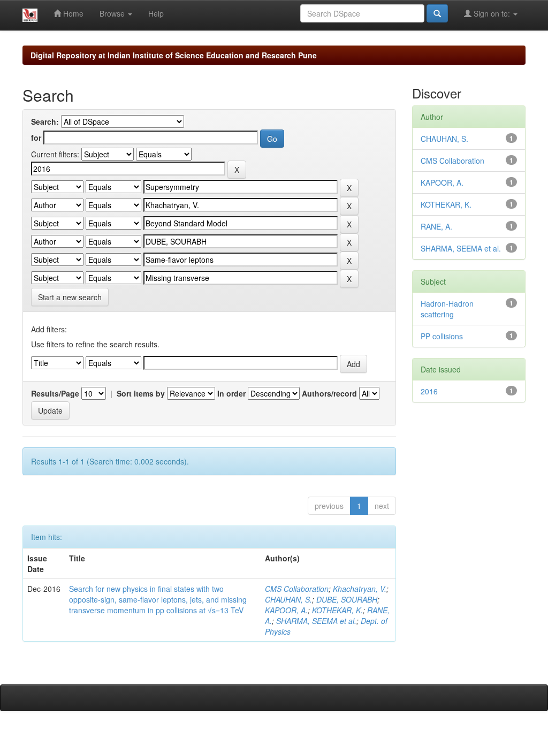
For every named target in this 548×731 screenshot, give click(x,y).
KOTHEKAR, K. (337, 610)
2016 (429, 391)
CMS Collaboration (297, 588)
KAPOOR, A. (286, 610)
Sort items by (141, 393)
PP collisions (442, 336)
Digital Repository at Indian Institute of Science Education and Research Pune (174, 55)
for (36, 137)
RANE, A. (436, 226)
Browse (113, 13)
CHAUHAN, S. (288, 599)
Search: (45, 121)
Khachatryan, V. (359, 588)
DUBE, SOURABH (346, 599)
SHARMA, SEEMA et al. (316, 620)
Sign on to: (491, 13)
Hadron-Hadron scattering (447, 308)
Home (72, 13)
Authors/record (329, 393)
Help (156, 13)
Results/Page (55, 393)
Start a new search (70, 297)
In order (231, 393)
